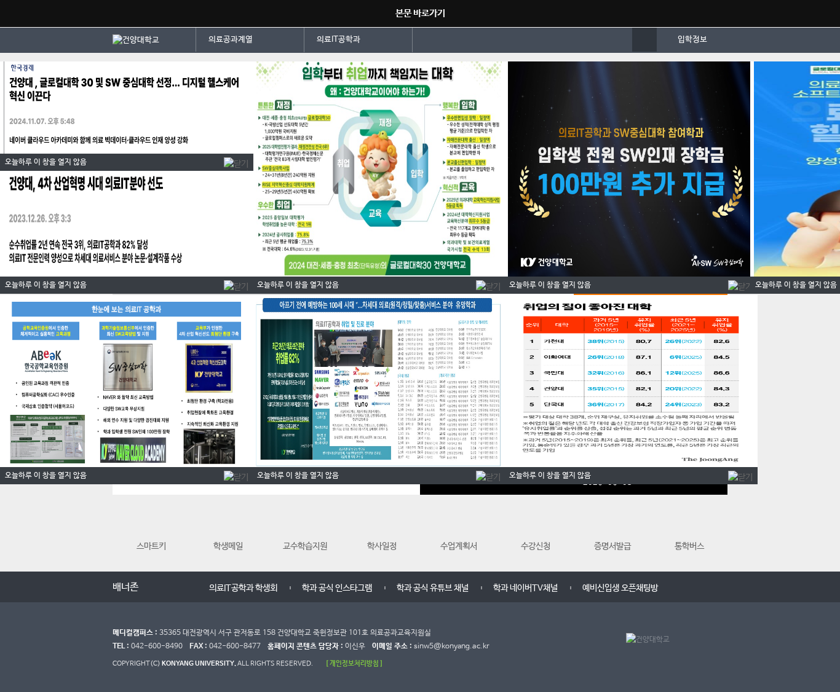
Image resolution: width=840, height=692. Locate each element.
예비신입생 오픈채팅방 (620, 588)
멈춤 (169, 586)
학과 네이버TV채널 (525, 588)
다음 (181, 586)
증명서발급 (612, 546)
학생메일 (228, 546)
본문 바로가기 (420, 13)
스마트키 (151, 546)
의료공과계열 (230, 39)
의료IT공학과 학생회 (243, 588)
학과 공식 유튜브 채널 (433, 588)
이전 (157, 586)
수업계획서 (458, 546)
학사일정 (382, 546)
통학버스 (689, 546)
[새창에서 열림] (154, 39)
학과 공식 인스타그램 (337, 588)
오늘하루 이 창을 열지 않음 (796, 285)
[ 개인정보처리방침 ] (354, 663)
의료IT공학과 (338, 39)
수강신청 (535, 546)
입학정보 (692, 39)
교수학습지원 (305, 546)
